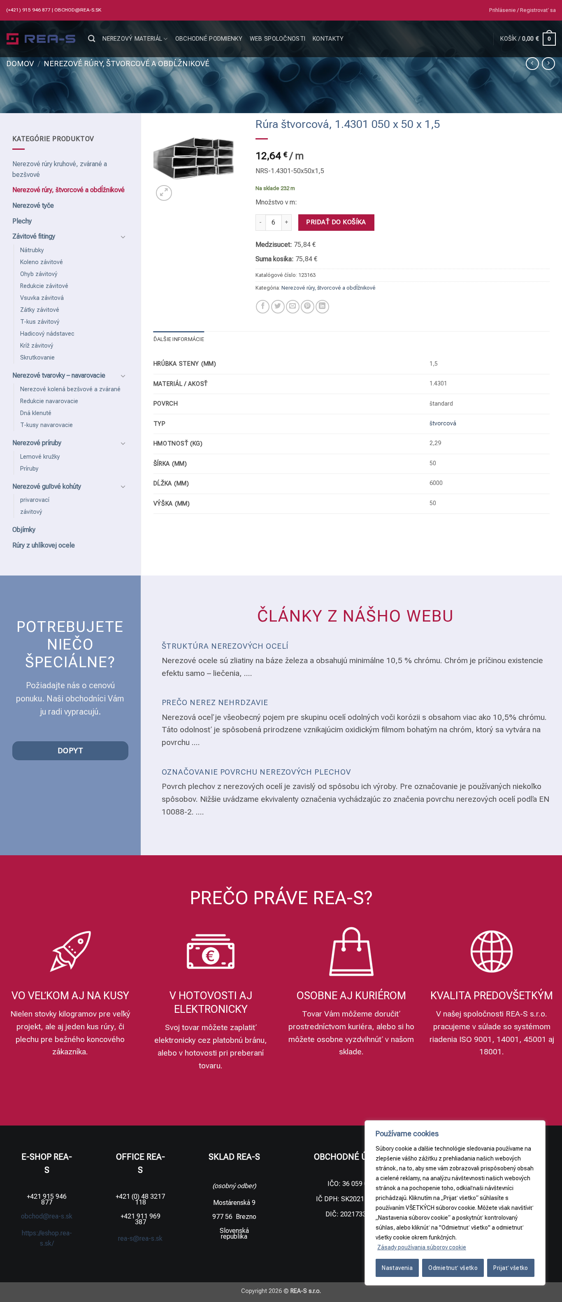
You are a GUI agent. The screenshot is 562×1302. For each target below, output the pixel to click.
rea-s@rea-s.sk (140, 1238)
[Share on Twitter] (278, 306)
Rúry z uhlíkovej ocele (43, 545)
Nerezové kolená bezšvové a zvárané (70, 389)
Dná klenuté (35, 413)
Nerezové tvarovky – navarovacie (58, 375)
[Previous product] (548, 63)
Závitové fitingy (33, 236)
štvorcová (443, 423)
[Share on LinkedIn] (322, 306)
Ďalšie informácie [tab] (178, 339)
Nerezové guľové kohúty (46, 486)
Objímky (23, 530)
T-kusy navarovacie (46, 425)
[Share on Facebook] (262, 306)
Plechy (22, 221)
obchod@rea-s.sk (77, 10)
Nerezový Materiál (132, 38)
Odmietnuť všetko (453, 1268)
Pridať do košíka (336, 222)
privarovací (34, 500)
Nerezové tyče (33, 205)
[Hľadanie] (91, 38)
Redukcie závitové (44, 286)
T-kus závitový (40, 321)
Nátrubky (32, 250)
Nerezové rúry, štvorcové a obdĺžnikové (126, 63)
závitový (31, 511)
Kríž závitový (36, 345)
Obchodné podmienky (208, 38)
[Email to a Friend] (293, 306)
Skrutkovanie (37, 357)
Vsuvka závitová (42, 298)
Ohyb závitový (39, 274)
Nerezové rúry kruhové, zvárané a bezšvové (59, 169)
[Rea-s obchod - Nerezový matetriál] (41, 39)
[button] (522, 10)
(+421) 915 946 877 (29, 10)
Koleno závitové (41, 262)
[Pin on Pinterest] (307, 306)
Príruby (29, 468)
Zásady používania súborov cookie (421, 1247)
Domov (20, 63)
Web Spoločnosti (277, 38)
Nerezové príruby (36, 443)
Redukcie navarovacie (49, 401)
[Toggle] (123, 236)
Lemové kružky (40, 456)
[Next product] (532, 63)
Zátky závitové (39, 309)
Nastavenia (397, 1268)
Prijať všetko (510, 1268)
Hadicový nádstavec (47, 333)
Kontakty (328, 38)
